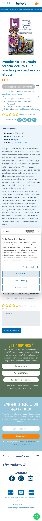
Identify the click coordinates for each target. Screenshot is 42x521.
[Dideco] (20, 3)
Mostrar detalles (29, 267)
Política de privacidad (20, 504)
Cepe (15, 139)
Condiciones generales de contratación (20, 507)
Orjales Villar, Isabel (18, 142)
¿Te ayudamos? (14, 464)
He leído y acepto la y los (22, 443)
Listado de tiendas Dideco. (12, 94)
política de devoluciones (29, 109)
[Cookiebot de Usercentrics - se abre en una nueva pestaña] (25, 231)
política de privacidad (27, 442)
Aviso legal (20, 501)
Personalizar (20, 281)
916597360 (22, 373)
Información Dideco (17, 456)
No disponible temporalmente (18, 86)
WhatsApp (22, 366)
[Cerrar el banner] (39, 231)
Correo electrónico (22, 380)
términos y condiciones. (22, 444)
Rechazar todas (21, 288)
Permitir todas (21, 274)
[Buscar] (8, 3)
